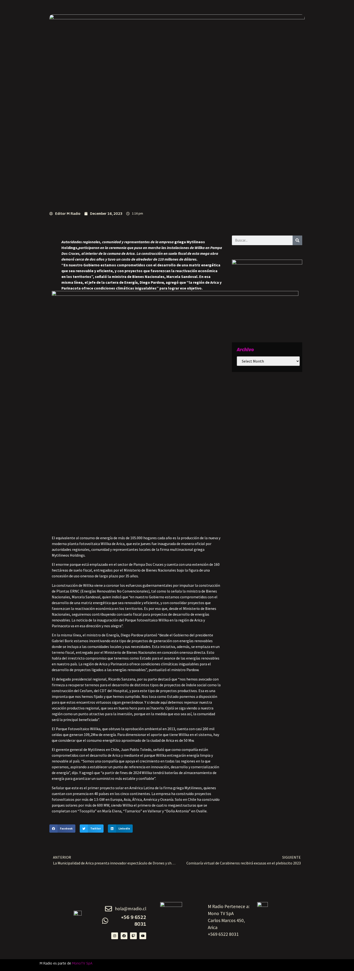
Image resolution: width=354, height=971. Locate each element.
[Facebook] (124, 935)
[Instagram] (114, 935)
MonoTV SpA (82, 963)
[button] (62, 828)
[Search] (297, 240)
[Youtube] (142, 935)
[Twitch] (133, 935)
